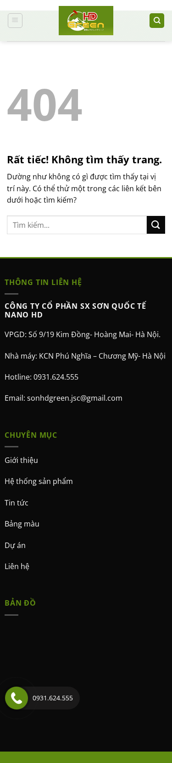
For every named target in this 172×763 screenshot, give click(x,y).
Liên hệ (17, 566)
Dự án (15, 545)
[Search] (157, 20)
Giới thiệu (21, 460)
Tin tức (16, 503)
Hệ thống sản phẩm (39, 482)
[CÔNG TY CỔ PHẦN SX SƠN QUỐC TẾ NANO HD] (86, 20)
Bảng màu (22, 524)
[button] (15, 20)
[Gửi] (156, 225)
